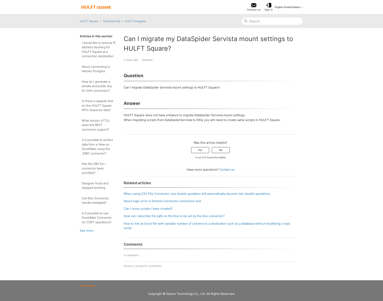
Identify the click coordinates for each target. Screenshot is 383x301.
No (220, 150)
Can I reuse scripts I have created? (148, 209)
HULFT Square (89, 21)
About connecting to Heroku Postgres (96, 69)
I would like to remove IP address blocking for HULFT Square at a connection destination (98, 49)
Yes (200, 150)
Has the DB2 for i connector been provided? (93, 168)
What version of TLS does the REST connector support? (96, 125)
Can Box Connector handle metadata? (95, 200)
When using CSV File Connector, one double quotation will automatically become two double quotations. (197, 194)
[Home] (96, 7)
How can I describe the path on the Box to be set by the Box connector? (174, 216)
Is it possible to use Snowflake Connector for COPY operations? (97, 217)
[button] (269, 7)
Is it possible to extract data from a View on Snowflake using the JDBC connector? (97, 146)
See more (87, 230)
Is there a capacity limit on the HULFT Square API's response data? (97, 105)
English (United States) (288, 7)
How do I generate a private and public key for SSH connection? (97, 86)
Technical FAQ (111, 21)
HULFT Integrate (135, 21)
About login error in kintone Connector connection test (162, 201)
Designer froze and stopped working (95, 185)
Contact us (226, 169)
